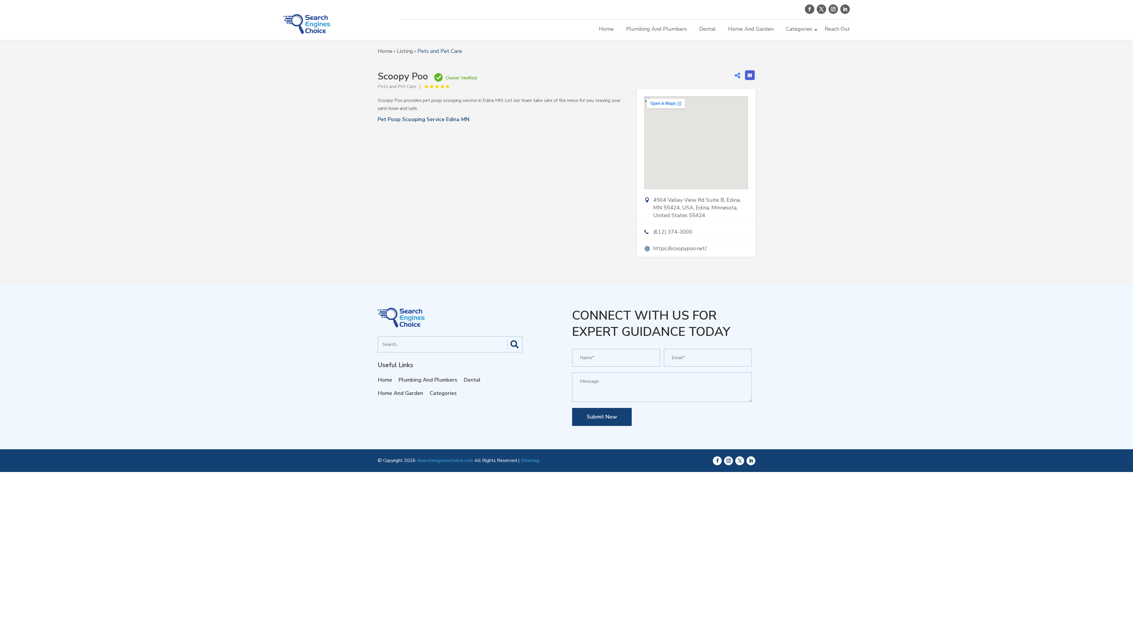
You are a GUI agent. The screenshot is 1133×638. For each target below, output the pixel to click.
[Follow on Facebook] (809, 9)
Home (606, 28)
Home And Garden (751, 28)
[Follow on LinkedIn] (845, 9)
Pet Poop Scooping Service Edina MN (423, 119)
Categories (799, 28)
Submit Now (602, 416)
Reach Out (837, 28)
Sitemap (530, 460)
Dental (707, 28)
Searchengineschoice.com (445, 460)
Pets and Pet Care (439, 51)
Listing (405, 51)
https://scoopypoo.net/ (680, 248)
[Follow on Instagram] (833, 9)
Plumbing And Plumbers (656, 28)
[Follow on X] (821, 9)
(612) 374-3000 (672, 231)
